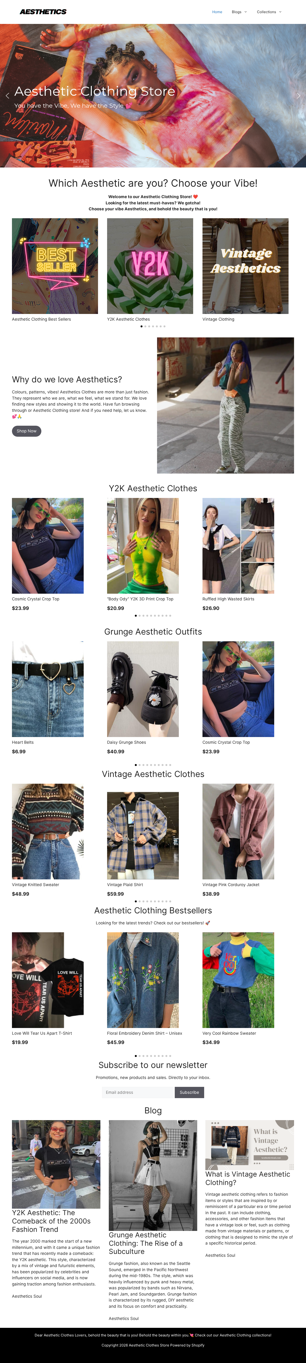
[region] (153, 96)
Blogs (236, 12)
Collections (266, 12)
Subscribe (189, 1092)
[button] (7, 96)
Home (217, 12)
